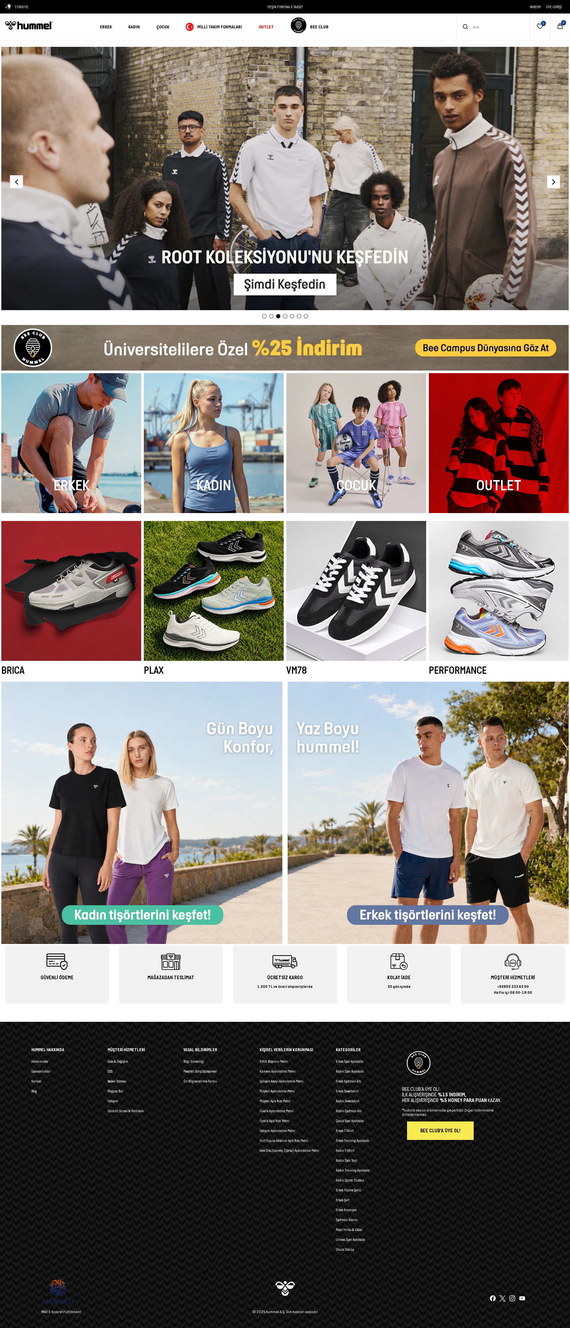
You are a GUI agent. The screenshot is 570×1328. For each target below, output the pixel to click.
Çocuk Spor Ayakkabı (350, 1121)
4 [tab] (285, 316)
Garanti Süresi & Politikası (126, 1111)
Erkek (106, 26)
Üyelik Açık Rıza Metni (274, 1121)
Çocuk (162, 26)
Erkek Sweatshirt (347, 1091)
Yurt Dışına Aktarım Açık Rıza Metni (284, 1141)
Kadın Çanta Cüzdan (350, 1180)
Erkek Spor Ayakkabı (349, 1061)
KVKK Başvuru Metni (274, 1061)
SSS (110, 1071)
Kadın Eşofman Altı (349, 1111)
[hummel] (47, 25)
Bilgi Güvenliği (193, 1061)
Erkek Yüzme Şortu (348, 1190)
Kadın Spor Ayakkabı (350, 1071)
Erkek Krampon (346, 1210)
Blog (34, 1091)
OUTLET (266, 26)
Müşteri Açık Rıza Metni (275, 1101)
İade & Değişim (118, 1061)
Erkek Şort (342, 1200)
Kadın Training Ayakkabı (353, 1170)
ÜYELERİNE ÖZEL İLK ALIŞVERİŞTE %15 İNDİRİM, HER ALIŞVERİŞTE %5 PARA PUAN (285, 7)
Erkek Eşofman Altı (348, 1081)
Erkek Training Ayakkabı (352, 1141)
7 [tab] (306, 316)
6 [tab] (299, 316)
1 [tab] (264, 316)
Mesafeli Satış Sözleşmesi (200, 1071)
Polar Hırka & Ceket (349, 1230)
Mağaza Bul (115, 1091)
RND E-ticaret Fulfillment (61, 1312)
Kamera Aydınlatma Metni (278, 1071)
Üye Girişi (554, 7)
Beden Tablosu (117, 1081)
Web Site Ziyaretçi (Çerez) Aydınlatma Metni (289, 1150)
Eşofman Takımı (347, 1220)
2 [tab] (271, 316)
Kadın (134, 26)
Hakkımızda (39, 1061)
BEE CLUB (319, 26)
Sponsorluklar (40, 1071)
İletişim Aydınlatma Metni (277, 1131)
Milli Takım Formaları (219, 26)
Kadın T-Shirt (345, 1150)
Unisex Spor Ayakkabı (350, 1240)
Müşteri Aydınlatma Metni (277, 1091)
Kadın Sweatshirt (347, 1101)
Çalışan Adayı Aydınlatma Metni (281, 1081)
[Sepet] (560, 27)
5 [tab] (292, 316)
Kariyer (36, 1081)
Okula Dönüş (345, 1249)
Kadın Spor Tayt (346, 1160)
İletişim (113, 1101)
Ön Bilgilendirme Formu (200, 1081)
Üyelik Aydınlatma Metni (277, 1111)
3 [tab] (278, 316)
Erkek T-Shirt (345, 1131)
